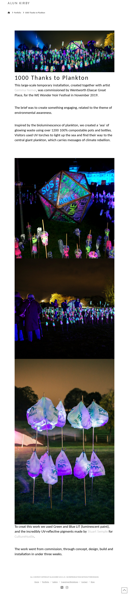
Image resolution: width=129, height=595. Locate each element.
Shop (93, 582)
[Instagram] (67, 587)
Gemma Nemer (25, 90)
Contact (84, 582)
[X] (62, 587)
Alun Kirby (19, 3)
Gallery (55, 582)
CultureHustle (24, 537)
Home (36, 582)
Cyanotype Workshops (69, 582)
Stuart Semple (98, 531)
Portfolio (45, 582)
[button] (119, 5)
